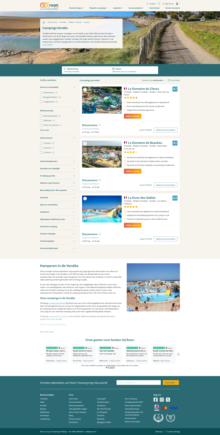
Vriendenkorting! (132, 409)
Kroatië (43, 405)
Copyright (101, 399)
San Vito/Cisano (104, 409)
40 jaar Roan (130, 418)
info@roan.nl (90, 431)
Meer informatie (47, 332)
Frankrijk (43, 399)
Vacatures (101, 405)
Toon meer (44, 130)
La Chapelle (102, 412)
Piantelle (100, 419)
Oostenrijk (44, 415)
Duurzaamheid (75, 402)
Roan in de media (132, 421)
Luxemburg (45, 419)
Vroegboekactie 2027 (134, 402)
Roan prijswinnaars (133, 405)
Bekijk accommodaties (165, 130)
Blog (71, 415)
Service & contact (172, 8)
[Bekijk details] (100, 125)
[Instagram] (162, 399)
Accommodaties (135, 8)
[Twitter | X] (168, 399)
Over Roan (73, 399)
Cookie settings (173, 431)
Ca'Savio (100, 415)
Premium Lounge (112, 329)
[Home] (44, 22)
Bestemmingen (75, 8)
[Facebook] (155, 399)
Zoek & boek (155, 8)
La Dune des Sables (56, 303)
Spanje (43, 409)
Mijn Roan (169, 4)
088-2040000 (78, 431)
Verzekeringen (103, 402)
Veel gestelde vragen (78, 409)
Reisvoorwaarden (76, 405)
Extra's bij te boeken (77, 412)
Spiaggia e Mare (104, 422)
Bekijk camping (132, 116)
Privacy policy (75, 419)
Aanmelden (170, 382)
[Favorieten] (159, 4)
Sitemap (159, 431)
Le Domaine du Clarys (57, 316)
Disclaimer (73, 422)
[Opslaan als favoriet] (85, 89)
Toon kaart (175, 80)
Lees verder (47, 44)
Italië (42, 402)
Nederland (44, 412)
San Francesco (131, 399)
